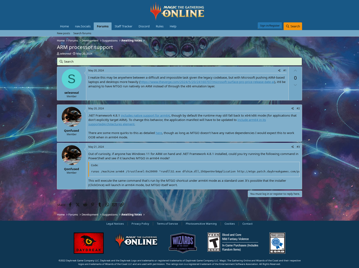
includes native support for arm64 (145, 115)
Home (64, 26)
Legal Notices (115, 223)
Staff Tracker (123, 26)
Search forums (82, 33)
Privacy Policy (140, 223)
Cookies (230, 223)
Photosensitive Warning (201, 223)
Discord (144, 26)
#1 (284, 70)
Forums (102, 26)
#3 (298, 147)
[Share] (279, 70)
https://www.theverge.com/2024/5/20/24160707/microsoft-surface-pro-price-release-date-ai (207, 82)
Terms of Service (167, 223)
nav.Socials (83, 26)
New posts (63, 33)
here (159, 133)
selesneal (65, 53)
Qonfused (71, 130)
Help (173, 26)
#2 (298, 108)
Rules (160, 26)
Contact (247, 223)
